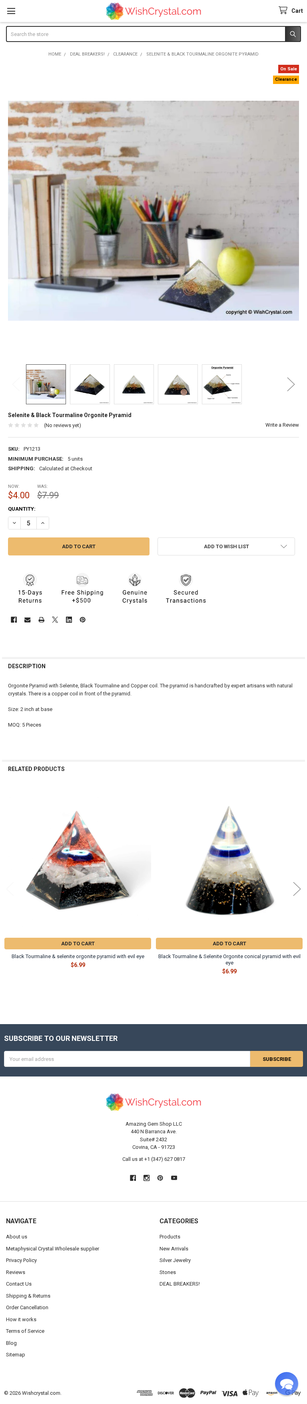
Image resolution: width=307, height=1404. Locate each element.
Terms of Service (25, 1331)
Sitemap (15, 1355)
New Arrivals (173, 1249)
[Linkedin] (69, 619)
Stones (167, 1272)
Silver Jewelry (175, 1260)
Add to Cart (78, 944)
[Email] (27, 619)
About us (16, 1237)
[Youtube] (174, 1178)
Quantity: (22, 509)
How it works (21, 1319)
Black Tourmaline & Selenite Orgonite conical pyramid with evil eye (229, 959)
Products (169, 1237)
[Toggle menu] (11, 11)
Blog (11, 1343)
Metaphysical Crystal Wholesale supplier (52, 1249)
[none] (153, 210)
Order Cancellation (27, 1307)
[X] (55, 619)
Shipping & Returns (28, 1296)
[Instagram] (146, 1178)
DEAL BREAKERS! (179, 1284)
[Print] (41, 619)
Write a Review (282, 425)
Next (291, 384)
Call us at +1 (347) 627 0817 (153, 1159)
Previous (16, 384)
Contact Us (19, 1284)
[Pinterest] (82, 619)
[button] (226, 546)
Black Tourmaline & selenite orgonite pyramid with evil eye (78, 956)
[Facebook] (14, 619)
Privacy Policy (21, 1260)
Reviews (15, 1272)
